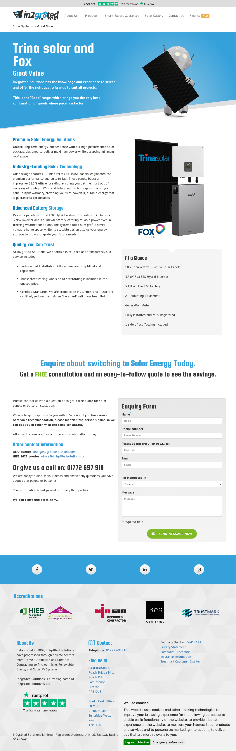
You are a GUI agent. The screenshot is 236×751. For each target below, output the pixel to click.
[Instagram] (199, 569)
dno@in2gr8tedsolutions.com (54, 452)
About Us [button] (71, 15)
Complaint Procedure (175, 652)
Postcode (146, 443)
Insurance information (175, 656)
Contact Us (176, 15)
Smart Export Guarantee (122, 15)
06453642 (193, 642)
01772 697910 (116, 650)
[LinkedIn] (145, 569)
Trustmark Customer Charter (180, 661)
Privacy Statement (173, 647)
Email (126, 458)
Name (126, 414)
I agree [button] (129, 742)
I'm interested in (134, 477)
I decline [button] (143, 742)
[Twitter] (91, 569)
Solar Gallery (154, 15)
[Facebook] (37, 569)
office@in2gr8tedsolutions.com (63, 456)
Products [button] (91, 15)
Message (129, 492)
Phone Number (132, 429)
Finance (199, 15)
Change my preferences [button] (168, 742)
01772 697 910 (85, 467)
